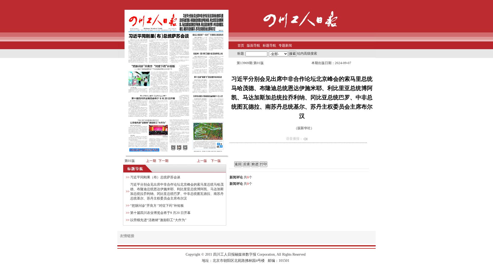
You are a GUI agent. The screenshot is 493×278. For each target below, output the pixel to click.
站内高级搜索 (307, 53)
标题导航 (269, 45)
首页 (241, 45)
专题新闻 (285, 45)
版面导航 (253, 45)
